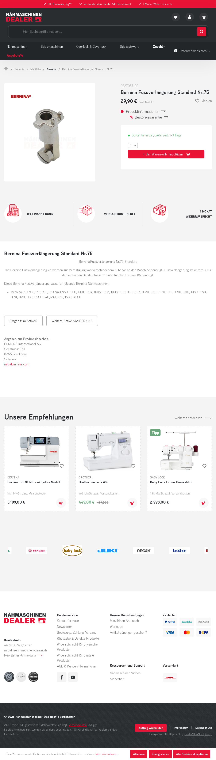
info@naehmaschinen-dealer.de (25, 650)
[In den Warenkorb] (61, 503)
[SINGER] (36, 550)
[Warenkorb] (203, 17)
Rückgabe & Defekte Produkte (78, 638)
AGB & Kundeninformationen (77, 666)
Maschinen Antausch (124, 620)
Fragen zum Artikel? (23, 321)
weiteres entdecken (188, 418)
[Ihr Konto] (189, 17)
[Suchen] (201, 31)
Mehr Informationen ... (107, 754)
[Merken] (62, 466)
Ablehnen (138, 754)
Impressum (181, 728)
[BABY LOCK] (72, 550)
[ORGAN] (143, 550)
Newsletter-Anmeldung (20, 655)
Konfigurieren (160, 754)
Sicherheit (117, 679)
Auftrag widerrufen (151, 728)
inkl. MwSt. (146, 102)
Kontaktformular (68, 620)
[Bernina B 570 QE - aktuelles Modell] (36, 450)
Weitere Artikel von (72, 321)
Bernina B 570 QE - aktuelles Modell (33, 482)
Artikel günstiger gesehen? (128, 632)
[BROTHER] (179, 550)
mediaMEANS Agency (198, 734)
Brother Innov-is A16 (93, 482)
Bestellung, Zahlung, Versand (76, 632)
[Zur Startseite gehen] (24, 17)
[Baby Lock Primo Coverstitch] (179, 450)
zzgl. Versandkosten (34, 493)
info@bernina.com (16, 364)
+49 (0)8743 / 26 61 (18, 645)
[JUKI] (108, 550)
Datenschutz (203, 728)
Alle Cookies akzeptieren (192, 754)
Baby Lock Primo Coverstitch (171, 482)
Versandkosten (78, 725)
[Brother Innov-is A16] (108, 450)
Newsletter (64, 626)
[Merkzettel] (175, 17)
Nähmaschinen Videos (125, 673)
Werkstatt (116, 626)
